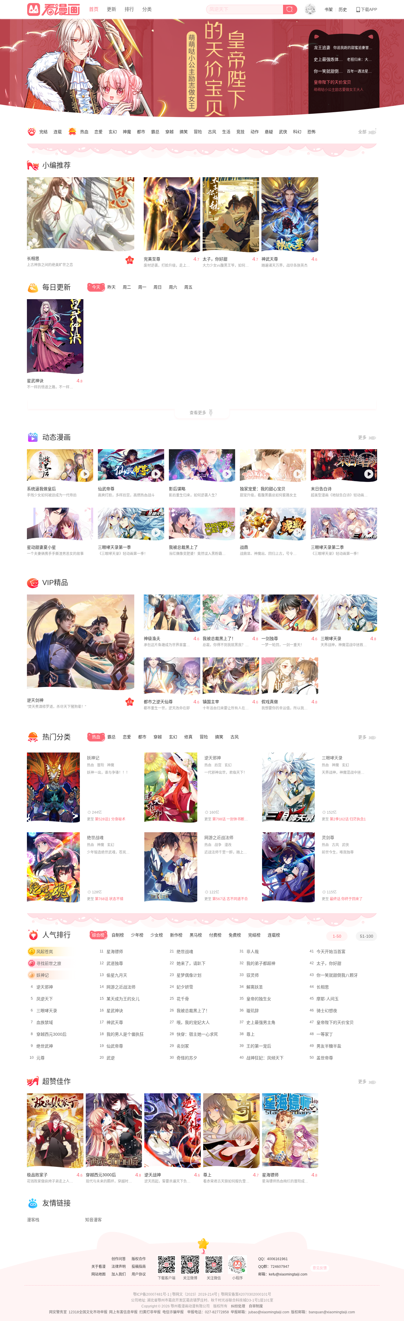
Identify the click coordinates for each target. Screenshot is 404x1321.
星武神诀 (35, 380)
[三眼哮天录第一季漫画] (131, 524)
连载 (58, 131)
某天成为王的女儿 (123, 998)
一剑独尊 (269, 638)
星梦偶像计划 (189, 975)
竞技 (240, 131)
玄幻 (113, 131)
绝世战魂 (95, 837)
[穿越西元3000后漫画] (114, 1130)
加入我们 (118, 1274)
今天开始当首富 (330, 951)
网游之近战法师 (218, 837)
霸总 (155, 131)
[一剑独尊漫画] (289, 613)
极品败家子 (37, 1174)
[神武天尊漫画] (289, 215)
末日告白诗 (321, 488)
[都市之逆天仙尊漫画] (172, 676)
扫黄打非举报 (150, 1312)
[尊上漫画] (231, 1130)
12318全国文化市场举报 (88, 1312)
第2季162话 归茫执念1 (348, 819)
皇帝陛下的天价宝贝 (332, 89)
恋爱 (98, 131)
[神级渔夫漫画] (172, 613)
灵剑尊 (328, 837)
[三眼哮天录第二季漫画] (344, 524)
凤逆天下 (44, 998)
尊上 (250, 1034)
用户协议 (139, 1274)
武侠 (283, 131)
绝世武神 (44, 1046)
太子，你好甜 (215, 259)
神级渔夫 (152, 638)
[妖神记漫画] (53, 787)
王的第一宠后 (258, 1046)
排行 (129, 9)
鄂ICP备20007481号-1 (151, 1294)
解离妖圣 (254, 987)
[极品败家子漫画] (55, 1130)
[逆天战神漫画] (172, 1130)
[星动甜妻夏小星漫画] (60, 524)
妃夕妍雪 (185, 987)
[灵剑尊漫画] (288, 867)
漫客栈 (33, 1219)
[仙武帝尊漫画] (131, 465)
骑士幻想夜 (326, 1010)
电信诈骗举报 (173, 1312)
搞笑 (184, 131)
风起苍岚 (44, 951)
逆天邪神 (212, 757)
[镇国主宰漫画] (231, 676)
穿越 (169, 131)
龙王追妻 (322, 46)
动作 (255, 131)
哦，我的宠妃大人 (193, 1022)
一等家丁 (324, 1034)
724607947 (280, 1267)
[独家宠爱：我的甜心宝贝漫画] (273, 465)
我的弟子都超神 (260, 963)
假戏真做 (269, 701)
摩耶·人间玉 (327, 998)
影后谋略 (177, 488)
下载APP (369, 9)
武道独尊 (114, 963)
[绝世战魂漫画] (53, 867)
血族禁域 (44, 1022)
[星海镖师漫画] (290, 1130)
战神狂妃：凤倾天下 (265, 1058)
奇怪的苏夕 (187, 1058)
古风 (212, 131)
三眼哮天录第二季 (327, 547)
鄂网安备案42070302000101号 (246, 1294)
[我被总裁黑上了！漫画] (231, 613)
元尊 (40, 1058)
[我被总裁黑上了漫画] (202, 524)
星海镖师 (114, 951)
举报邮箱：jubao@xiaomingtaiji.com (260, 1312)
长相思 (33, 258)
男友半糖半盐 (328, 1046)
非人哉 (252, 951)
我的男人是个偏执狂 (125, 1034)
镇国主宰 (211, 701)
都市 (141, 131)
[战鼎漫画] (273, 524)
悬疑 (269, 131)
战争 (218, 845)
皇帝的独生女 (258, 998)
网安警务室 (58, 1312)
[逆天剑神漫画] (80, 642)
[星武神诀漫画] (55, 336)
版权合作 (139, 1259)
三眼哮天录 (331, 638)
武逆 (110, 1058)
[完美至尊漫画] (172, 215)
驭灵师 (252, 975)
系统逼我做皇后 (41, 488)
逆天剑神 (35, 700)
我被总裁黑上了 (183, 547)
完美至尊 (152, 259)
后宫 (218, 765)
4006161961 (277, 1259)
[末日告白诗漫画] (344, 465)
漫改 (228, 845)
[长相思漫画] (80, 214)
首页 (93, 9)
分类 (147, 9)
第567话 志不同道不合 (230, 899)
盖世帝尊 (324, 1058)
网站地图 (98, 1274)
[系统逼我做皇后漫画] (60, 465)
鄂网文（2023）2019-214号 (194, 1294)
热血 (84, 131)
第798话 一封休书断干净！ (233, 819)
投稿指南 (139, 1267)
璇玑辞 (252, 1010)
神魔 (127, 131)
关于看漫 (98, 1267)
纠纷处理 (238, 1306)
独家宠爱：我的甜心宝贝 (262, 488)
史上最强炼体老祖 (330, 65)
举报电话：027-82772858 (208, 1312)
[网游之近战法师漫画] (170, 867)
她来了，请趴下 (191, 963)
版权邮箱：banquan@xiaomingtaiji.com (323, 1312)
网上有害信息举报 (123, 1312)
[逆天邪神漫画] (170, 787)
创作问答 (118, 1259)
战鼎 (244, 547)
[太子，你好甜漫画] (231, 215)
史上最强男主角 (260, 1022)
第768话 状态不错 (109, 899)
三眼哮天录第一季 (114, 547)
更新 (111, 9)
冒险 (198, 131)
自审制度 (256, 1306)
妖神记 (93, 757)
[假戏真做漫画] (289, 676)
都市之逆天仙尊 (158, 701)
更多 (363, 437)
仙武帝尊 (106, 488)
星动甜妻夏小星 (41, 547)
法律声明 (118, 1267)
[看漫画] (54, 8)
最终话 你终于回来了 (346, 899)
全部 (363, 131)
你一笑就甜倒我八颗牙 (334, 77)
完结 (43, 131)
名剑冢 (183, 1046)
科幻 (297, 131)
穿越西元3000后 (51, 1034)
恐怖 (311, 131)
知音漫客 (93, 1219)
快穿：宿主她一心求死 (197, 1034)
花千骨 (183, 998)
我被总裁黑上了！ (219, 638)
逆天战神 (152, 1174)
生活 (226, 131)
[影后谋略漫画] (202, 465)
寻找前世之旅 (48, 963)
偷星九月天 (116, 975)
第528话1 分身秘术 (110, 819)
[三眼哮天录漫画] (349, 613)
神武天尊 (269, 259)
